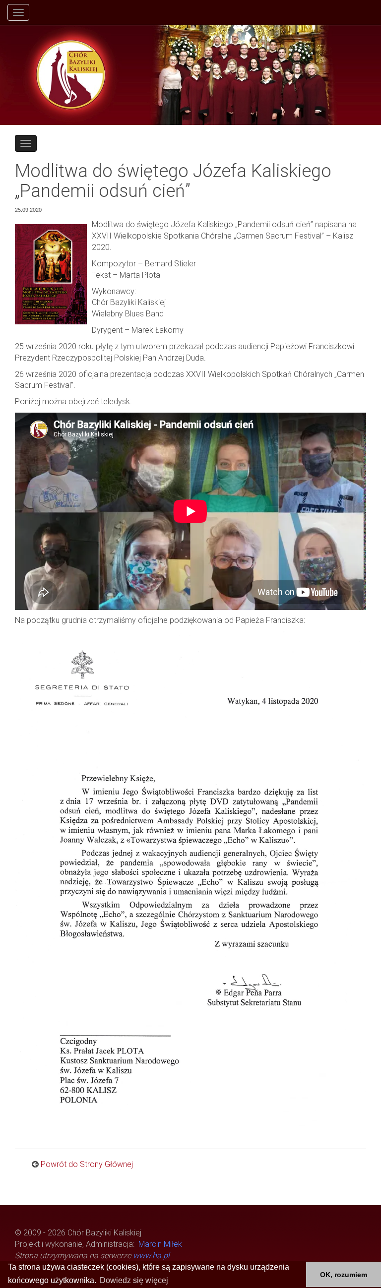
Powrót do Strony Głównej (87, 1164)
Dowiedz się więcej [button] (134, 1280)
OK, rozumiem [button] (343, 1275)
